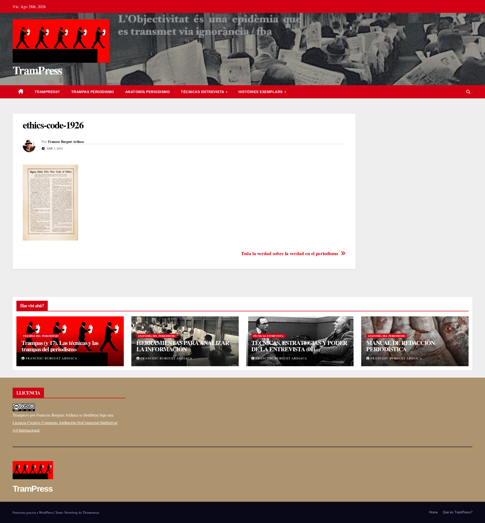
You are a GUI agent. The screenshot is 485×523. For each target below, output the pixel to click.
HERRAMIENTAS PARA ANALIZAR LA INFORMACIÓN (182, 345)
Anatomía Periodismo (147, 92)
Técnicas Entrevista (203, 92)
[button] (468, 91)
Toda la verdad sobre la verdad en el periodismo (289, 253)
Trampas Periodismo (92, 92)
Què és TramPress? (457, 512)
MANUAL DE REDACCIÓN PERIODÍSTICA (400, 345)
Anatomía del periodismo (156, 336)
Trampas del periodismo (41, 336)
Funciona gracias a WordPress (33, 512)
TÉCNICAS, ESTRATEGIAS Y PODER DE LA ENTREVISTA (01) (299, 345)
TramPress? (47, 92)
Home (433, 512)
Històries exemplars (261, 92)
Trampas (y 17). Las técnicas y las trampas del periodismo (59, 345)
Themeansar (91, 512)
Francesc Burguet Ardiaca (66, 141)
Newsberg (71, 512)
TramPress (37, 70)
